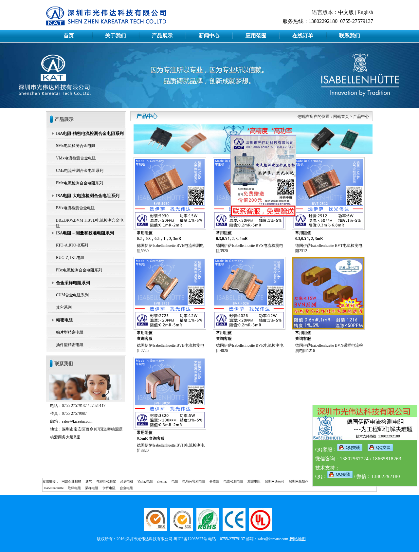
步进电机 (126, 481)
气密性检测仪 (106, 481)
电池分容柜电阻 (193, 481)
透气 (88, 481)
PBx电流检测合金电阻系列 (79, 270)
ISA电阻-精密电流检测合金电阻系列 (90, 133)
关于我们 (115, 35)
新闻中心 (209, 35)
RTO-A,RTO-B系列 (72, 245)
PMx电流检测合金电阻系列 (79, 183)
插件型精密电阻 (69, 344)
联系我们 (349, 35)
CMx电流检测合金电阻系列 (79, 170)
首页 (69, 35)
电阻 (175, 481)
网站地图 (297, 539)
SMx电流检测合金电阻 (75, 145)
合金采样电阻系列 (73, 282)
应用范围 (256, 35)
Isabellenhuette (54, 488)
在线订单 (302, 35)
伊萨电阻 (109, 488)
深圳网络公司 (274, 481)
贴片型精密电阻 (69, 332)
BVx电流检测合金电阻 (75, 208)
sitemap (162, 481)
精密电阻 (64, 320)
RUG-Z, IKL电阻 (70, 257)
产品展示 (162, 35)
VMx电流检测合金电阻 (76, 158)
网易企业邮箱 (71, 481)
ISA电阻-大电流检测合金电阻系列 (87, 195)
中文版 (346, 12)
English (365, 12)
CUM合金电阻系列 (72, 295)
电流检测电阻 (233, 481)
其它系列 (64, 307)
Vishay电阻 (145, 481)
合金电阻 (126, 488)
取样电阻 (74, 488)
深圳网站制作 (298, 481)
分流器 (214, 481)
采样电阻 (91, 488)
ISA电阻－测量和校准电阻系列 (85, 232)
